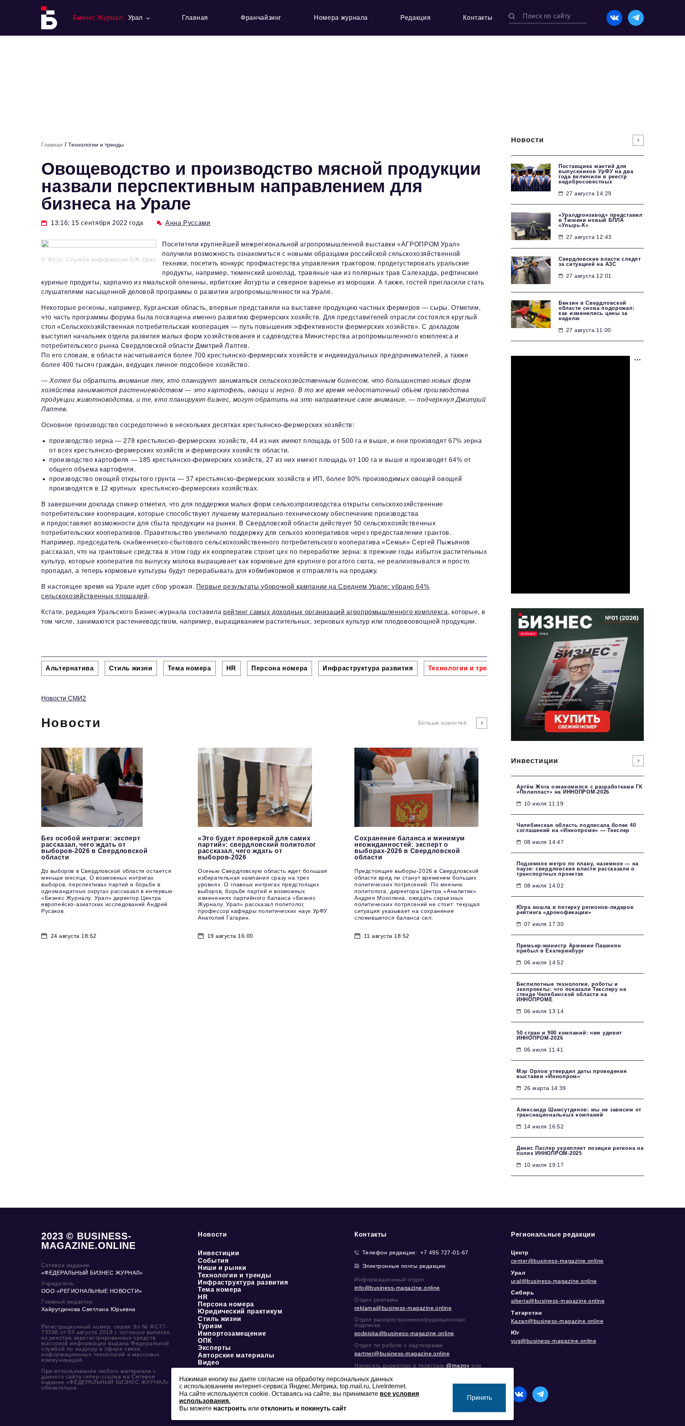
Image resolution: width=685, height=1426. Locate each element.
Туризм (210, 1326)
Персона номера (226, 1304)
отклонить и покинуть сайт (303, 1408)
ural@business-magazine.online (554, 1281)
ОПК (205, 1340)
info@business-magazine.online (397, 1288)
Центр (520, 1252)
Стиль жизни (219, 1318)
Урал (518, 1272)
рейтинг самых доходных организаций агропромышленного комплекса (335, 612)
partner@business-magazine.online (402, 1353)
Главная (195, 17)
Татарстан (526, 1313)
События (213, 1260)
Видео (208, 1362)
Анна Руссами (187, 223)
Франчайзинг (261, 17)
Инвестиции (218, 1253)
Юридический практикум (240, 1311)
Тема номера (219, 1289)
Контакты (477, 17)
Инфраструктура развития (243, 1282)
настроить (230, 1408)
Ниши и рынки (222, 1267)
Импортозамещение (232, 1333)
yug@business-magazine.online (553, 1341)
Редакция (415, 17)
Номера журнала (341, 17)
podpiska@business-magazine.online (404, 1333)
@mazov (458, 1365)
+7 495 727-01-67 (444, 1252)
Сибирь (522, 1292)
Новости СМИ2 (63, 698)
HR (203, 1297)
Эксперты (214, 1347)
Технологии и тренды (96, 144)
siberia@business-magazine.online (558, 1301)
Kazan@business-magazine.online (557, 1321)
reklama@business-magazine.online (403, 1308)
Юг (515, 1332)
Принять (479, 1397)
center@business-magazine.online (557, 1261)
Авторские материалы (236, 1355)
